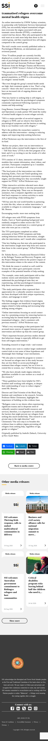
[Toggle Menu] (42, 6)
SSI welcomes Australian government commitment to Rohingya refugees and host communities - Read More (13, 581)
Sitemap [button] (4, 725)
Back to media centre (24, 466)
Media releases (10, 493)
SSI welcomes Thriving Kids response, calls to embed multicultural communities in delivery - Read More (13, 520)
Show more (15, 621)
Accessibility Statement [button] (24, 722)
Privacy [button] (36, 722)
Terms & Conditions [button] (8, 722)
